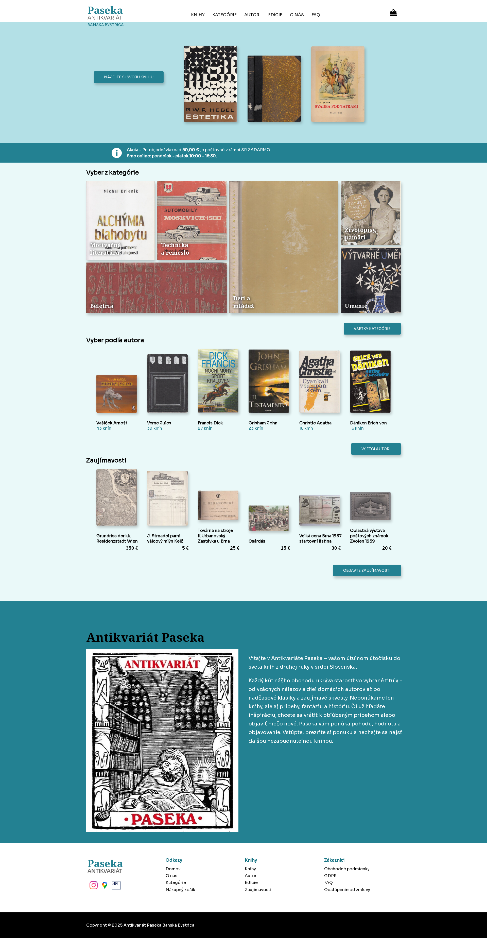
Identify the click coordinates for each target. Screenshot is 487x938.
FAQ (315, 15)
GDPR (330, 875)
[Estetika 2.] (212, 84)
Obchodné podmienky (347, 869)
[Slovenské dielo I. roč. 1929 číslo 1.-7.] (276, 89)
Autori (252, 15)
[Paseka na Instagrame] (93, 886)
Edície (275, 15)
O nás (297, 15)
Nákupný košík (180, 889)
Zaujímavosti (258, 889)
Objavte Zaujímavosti (367, 570)
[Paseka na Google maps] (104, 886)
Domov (173, 869)
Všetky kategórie (372, 328)
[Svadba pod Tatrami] (339, 84)
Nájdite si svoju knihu (128, 77)
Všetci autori (376, 449)
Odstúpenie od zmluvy (347, 889)
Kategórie (224, 15)
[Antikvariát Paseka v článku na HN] (115, 886)
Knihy (198, 15)
